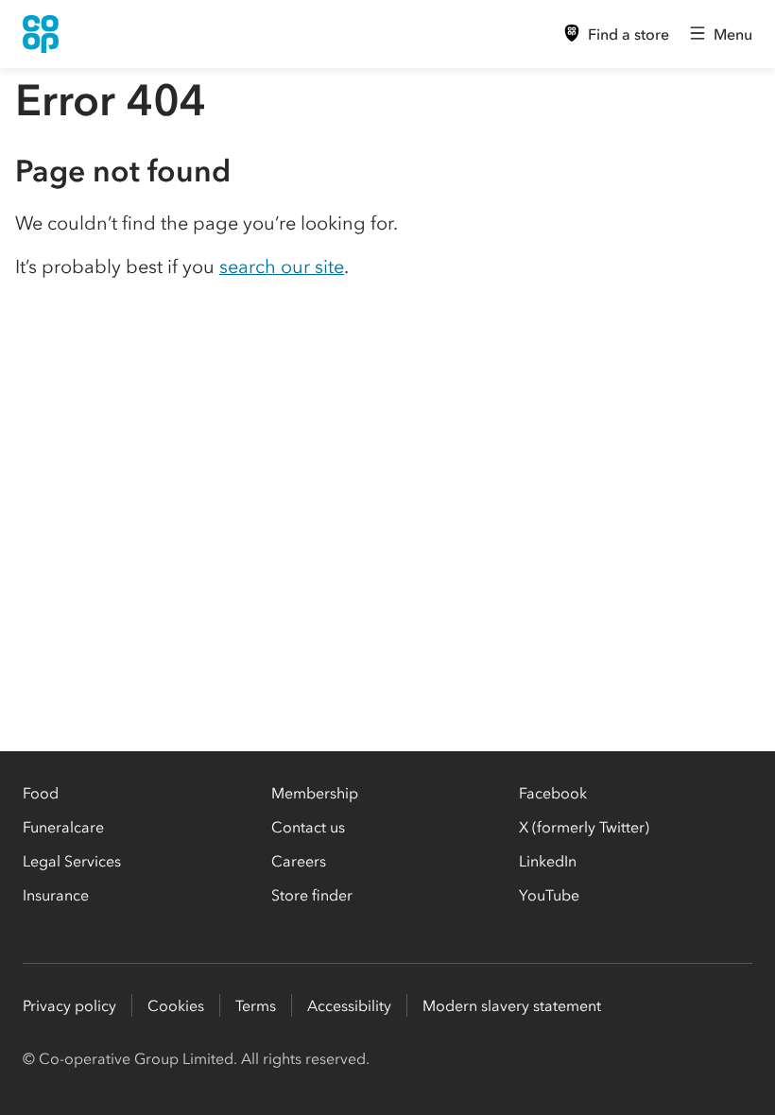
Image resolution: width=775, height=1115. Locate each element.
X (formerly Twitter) (584, 826)
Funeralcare (63, 826)
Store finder (312, 894)
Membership (314, 792)
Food (41, 792)
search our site (281, 266)
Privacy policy (69, 1005)
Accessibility (349, 1005)
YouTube (549, 894)
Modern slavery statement (511, 1005)
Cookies (175, 1005)
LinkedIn (548, 860)
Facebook (553, 792)
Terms (255, 1005)
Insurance (56, 894)
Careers (298, 860)
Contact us (308, 826)
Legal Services (72, 860)
